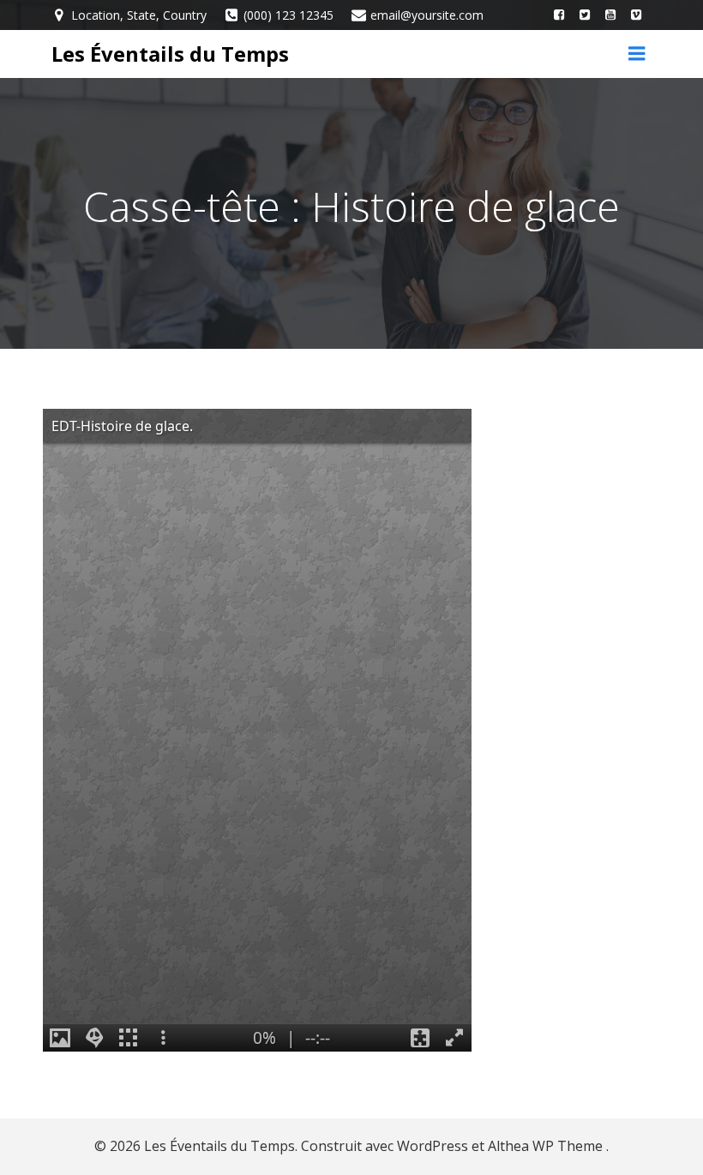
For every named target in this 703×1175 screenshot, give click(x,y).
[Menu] (637, 54)
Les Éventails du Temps (170, 53)
